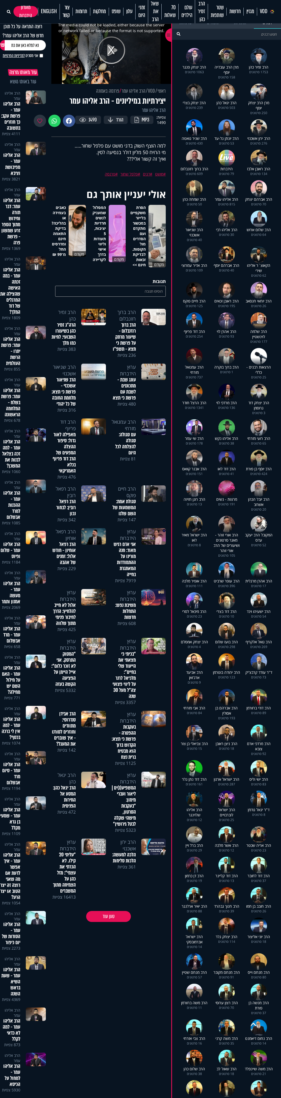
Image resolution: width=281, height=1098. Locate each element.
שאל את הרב (154, 11)
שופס (116, 11)
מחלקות (99, 11)
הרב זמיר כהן (201, 11)
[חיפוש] (178, 34)
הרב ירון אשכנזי (128, 845)
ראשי (162, 91)
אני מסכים (20, 56)
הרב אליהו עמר (133, 91)
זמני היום (141, 11)
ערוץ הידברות (128, 370)
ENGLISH (49, 11)
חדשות (235, 11)
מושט (159, 174)
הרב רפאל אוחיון (66, 534)
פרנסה (110, 174)
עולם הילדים (186, 11)
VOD (263, 11)
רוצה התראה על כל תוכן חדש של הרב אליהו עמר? (23, 31)
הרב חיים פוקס (127, 492)
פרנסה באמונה (107, 91)
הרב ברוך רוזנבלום (126, 315)
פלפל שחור (129, 174)
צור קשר (66, 11)
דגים (146, 174)
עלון (129, 11)
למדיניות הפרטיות (14, 56)
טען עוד (108, 916)
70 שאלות (170, 11)
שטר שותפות (217, 11)
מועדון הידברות (25, 11)
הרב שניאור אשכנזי (64, 370)
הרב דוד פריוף (68, 425)
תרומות (81, 11)
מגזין (250, 11)
